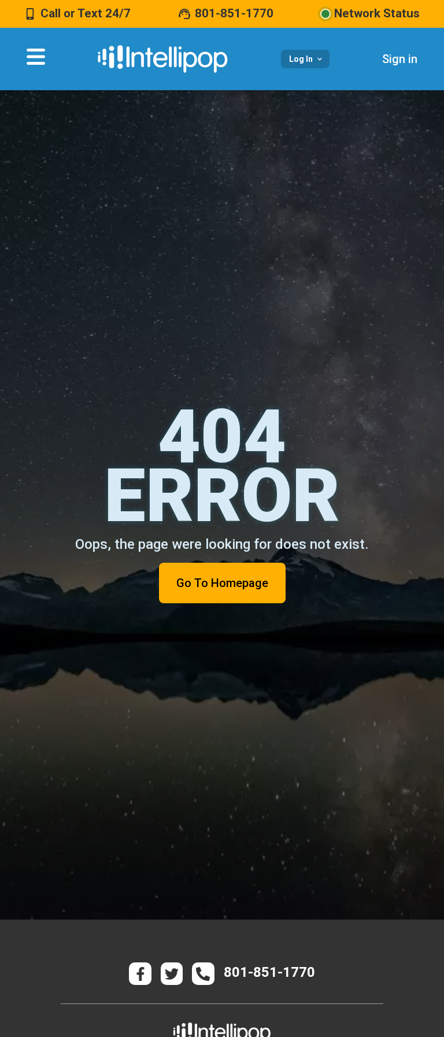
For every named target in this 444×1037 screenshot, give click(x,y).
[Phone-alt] (203, 973)
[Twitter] (172, 973)
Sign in (399, 59)
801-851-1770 (234, 13)
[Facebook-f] (140, 973)
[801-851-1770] (184, 14)
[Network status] (325, 14)
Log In (301, 59)
